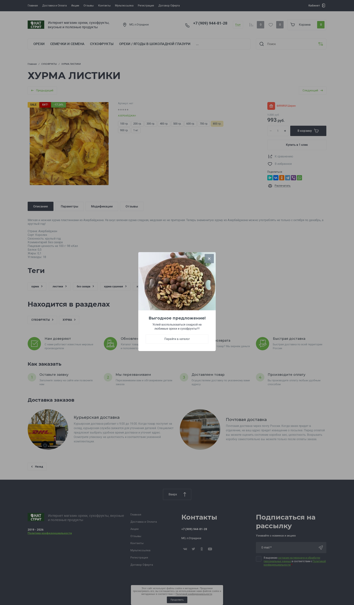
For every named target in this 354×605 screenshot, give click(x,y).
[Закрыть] (209, 258)
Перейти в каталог (177, 339)
